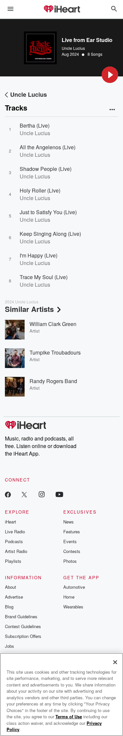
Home (68, 597)
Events (70, 541)
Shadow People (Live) (46, 169)
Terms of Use (68, 716)
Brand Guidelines (21, 616)
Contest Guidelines (23, 626)
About (10, 587)
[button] (110, 75)
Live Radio (15, 531)
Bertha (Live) (35, 125)
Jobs (9, 646)
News (68, 522)
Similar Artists (29, 309)
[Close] (115, 662)
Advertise (14, 597)
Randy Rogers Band (53, 381)
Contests (71, 551)
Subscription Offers (23, 636)
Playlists (13, 561)
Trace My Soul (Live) (44, 277)
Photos (70, 561)
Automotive (74, 587)
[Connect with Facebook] (8, 494)
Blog (9, 606)
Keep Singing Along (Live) (50, 233)
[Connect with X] (24, 494)
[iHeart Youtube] (59, 494)
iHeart (10, 522)
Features (71, 531)
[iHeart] (61, 9)
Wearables (73, 606)
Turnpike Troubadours (55, 352)
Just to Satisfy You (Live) (48, 212)
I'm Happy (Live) (38, 255)
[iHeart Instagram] (42, 494)
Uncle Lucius (73, 48)
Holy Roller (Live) (40, 190)
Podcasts (14, 541)
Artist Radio (16, 551)
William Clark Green (53, 324)
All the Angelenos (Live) (47, 147)
